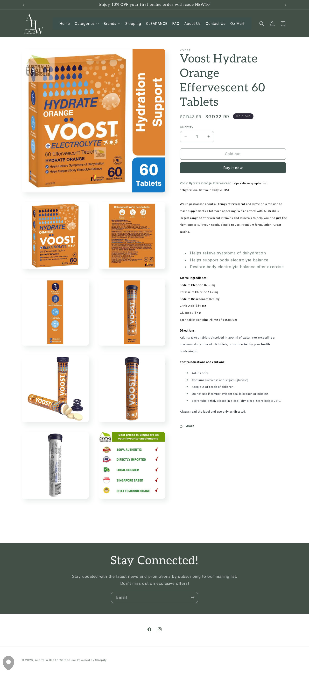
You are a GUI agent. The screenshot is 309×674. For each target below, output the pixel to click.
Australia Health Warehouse (55, 660)
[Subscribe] (192, 597)
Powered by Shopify (92, 660)
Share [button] (190, 426)
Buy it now (233, 167)
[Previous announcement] (23, 4)
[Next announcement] (285, 4)
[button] (261, 23)
